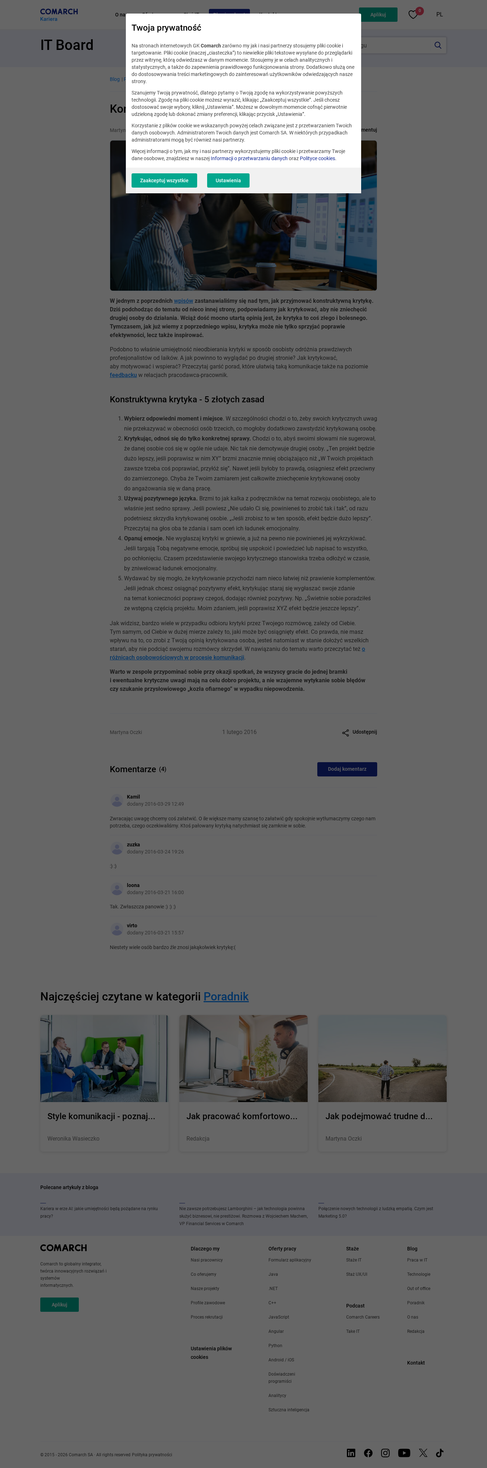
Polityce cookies (317, 158)
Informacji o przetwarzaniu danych (249, 158)
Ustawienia (228, 180)
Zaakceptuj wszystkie (164, 180)
